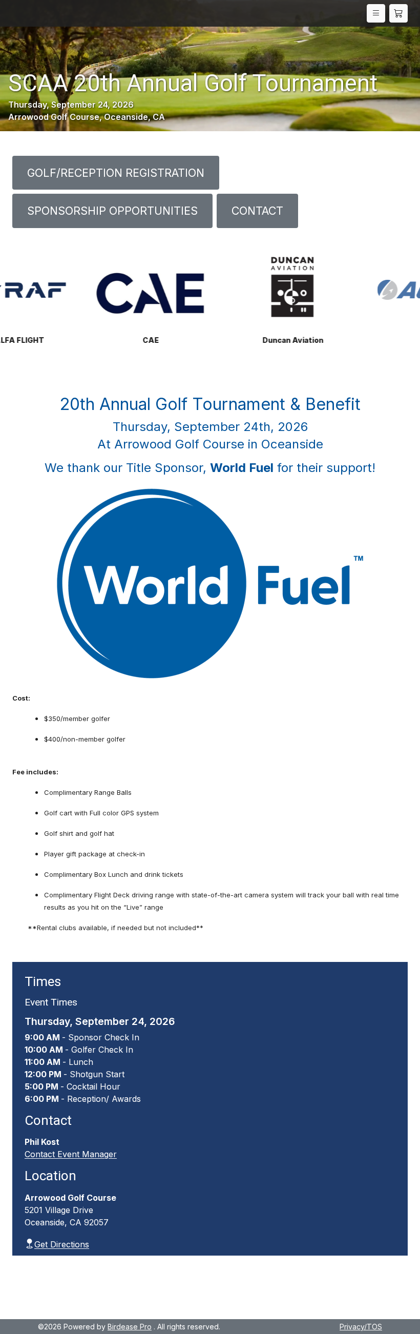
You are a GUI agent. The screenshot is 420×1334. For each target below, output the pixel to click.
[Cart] (398, 13)
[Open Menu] (376, 13)
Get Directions (61, 1244)
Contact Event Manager (71, 1154)
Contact (257, 210)
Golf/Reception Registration (115, 172)
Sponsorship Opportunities (112, 210)
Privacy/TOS (361, 1326)
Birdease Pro (130, 1326)
